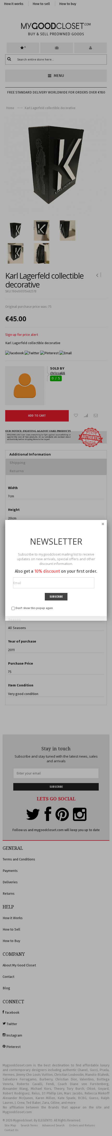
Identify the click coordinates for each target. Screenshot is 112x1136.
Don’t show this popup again (34, 608)
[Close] (102, 523)
